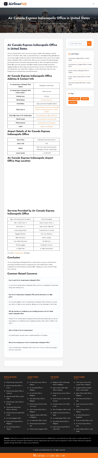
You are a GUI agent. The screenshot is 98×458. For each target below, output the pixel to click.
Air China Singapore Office (13, 418)
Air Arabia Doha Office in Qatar (38, 420)
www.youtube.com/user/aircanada (46, 119)
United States (73, 102)
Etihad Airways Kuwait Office (14, 382)
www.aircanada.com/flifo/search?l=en (46, 115)
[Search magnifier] (89, 43)
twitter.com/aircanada (46, 126)
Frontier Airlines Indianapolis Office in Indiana (78, 71)
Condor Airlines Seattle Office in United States (79, 77)
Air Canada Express (18, 253)
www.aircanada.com (46, 100)
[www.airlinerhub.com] (15, 4)
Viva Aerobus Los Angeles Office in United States (79, 65)
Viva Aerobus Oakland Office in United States (78, 59)
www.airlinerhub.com (46, 450)
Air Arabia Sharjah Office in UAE (61, 418)
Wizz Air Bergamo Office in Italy (62, 409)
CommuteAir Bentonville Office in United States (79, 84)
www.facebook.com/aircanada (46, 123)
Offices (37, 24)
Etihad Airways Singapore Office (38, 429)
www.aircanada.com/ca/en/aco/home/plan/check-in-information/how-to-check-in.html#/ (46, 109)
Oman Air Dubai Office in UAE (84, 420)
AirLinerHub (30, 24)
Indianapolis (85, 98)
